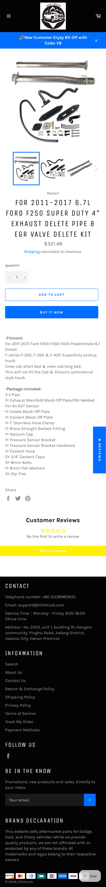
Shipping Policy (20, 697)
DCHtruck (25, 882)
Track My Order (19, 721)
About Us (13, 672)
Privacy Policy (18, 705)
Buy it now (52, 312)
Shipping (32, 251)
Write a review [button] (53, 550)
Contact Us (15, 680)
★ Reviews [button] (100, 449)
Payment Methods (22, 729)
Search (11, 664)
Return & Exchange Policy (29, 688)
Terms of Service (20, 713)
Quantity (12, 265)
